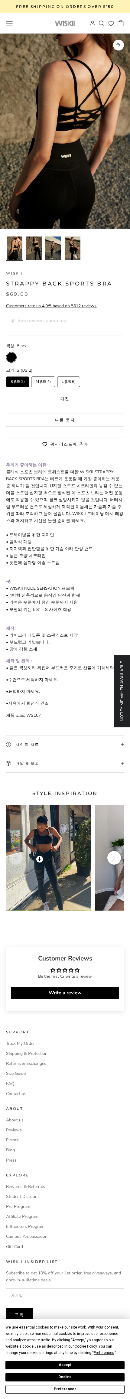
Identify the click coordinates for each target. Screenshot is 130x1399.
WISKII (14, 273)
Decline (65, 1377)
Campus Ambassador (26, 1236)
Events (12, 1140)
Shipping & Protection (26, 1053)
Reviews (14, 1130)
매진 (65, 398)
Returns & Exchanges (26, 1063)
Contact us (16, 1094)
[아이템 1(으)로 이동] (14, 248)
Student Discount (22, 1196)
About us (15, 1120)
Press (11, 1160)
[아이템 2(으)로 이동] (33, 248)
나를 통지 (65, 419)
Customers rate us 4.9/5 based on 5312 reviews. (51, 306)
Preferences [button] (104, 1353)
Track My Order (20, 1043)
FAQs (11, 1084)
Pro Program (18, 1206)
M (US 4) (43, 380)
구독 (19, 1314)
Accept (65, 1365)
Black (11, 357)
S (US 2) (18, 380)
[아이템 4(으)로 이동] (72, 248)
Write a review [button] (65, 993)
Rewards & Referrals (25, 1186)
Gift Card (14, 1247)
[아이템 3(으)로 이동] (53, 248)
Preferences (65, 1389)
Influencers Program (25, 1226)
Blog (10, 1150)
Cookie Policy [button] (86, 1346)
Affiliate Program (22, 1216)
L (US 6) (68, 380)
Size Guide (16, 1073)
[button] (111, 23)
